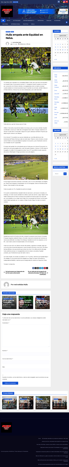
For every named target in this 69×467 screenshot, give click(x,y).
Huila (33, 24)
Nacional (5, 24)
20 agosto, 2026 (59, 405)
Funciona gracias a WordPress (7, 451)
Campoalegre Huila (8, 399)
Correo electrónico (7, 358)
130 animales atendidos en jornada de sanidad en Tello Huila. (55, 438)
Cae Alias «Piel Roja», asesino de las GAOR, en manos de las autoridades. (52, 444)
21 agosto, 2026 (25, 405)
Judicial (49, 20)
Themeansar (25, 451)
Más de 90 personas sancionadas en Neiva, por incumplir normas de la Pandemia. (53, 460)
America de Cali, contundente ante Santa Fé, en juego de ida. (55, 441)
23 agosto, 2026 (9, 405)
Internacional (15, 24)
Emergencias (6, 298)
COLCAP (56, 93)
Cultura (38, 298)
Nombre (5, 350)
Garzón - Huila (24, 399)
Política (25, 24)
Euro (55, 90)
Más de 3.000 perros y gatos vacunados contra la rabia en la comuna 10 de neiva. (52, 456)
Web (3, 367)
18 (57, 50)
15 (67, 47)
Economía (57, 20)
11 (57, 47)
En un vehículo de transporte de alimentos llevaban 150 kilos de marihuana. (37, 273)
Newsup (19, 451)
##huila (28, 44)
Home (39, 438)
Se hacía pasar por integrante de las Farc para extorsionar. (15, 272)
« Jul (55, 59)
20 (62, 50)
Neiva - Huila (39, 399)
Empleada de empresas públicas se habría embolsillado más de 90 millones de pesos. (52, 452)
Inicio (8, 20)
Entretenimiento (28, 20)
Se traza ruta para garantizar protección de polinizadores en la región (53, 464)
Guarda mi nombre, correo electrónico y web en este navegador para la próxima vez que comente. (25, 378)
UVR (55, 117)
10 (55, 47)
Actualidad (16, 20)
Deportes (41, 20)
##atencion (23, 44)
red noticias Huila (17, 42)
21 (65, 50)
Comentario (5, 323)
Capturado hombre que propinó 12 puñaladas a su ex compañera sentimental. (54, 448)
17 (55, 50)
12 (60, 47)
